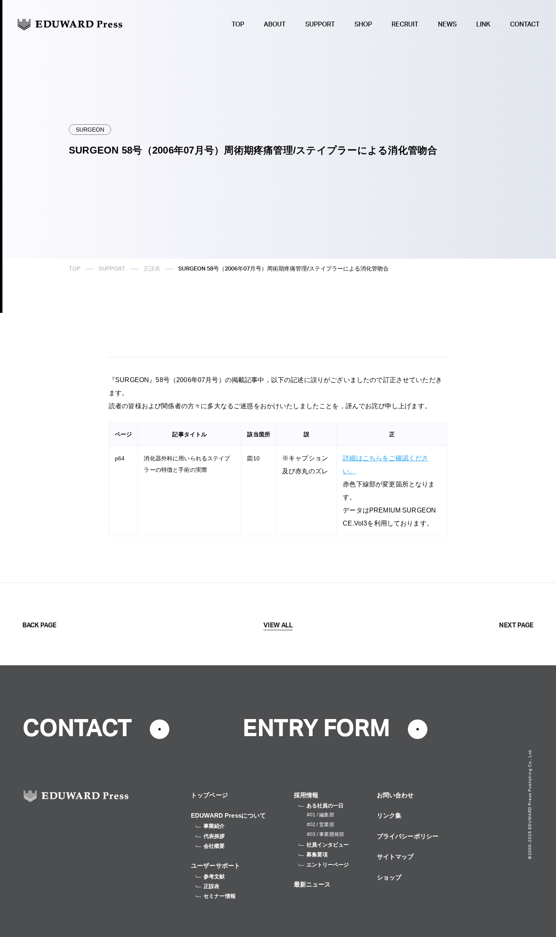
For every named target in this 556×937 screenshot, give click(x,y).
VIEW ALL (277, 625)
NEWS (447, 24)
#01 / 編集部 (320, 815)
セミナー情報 (220, 896)
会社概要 (214, 846)
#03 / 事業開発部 (325, 834)
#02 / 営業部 (320, 824)
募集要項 (317, 854)
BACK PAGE (39, 625)
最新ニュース (312, 884)
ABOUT (275, 24)
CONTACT (525, 24)
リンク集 (389, 815)
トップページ (209, 795)
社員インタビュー (327, 845)
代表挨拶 (214, 836)
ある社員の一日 (325, 806)
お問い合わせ (395, 795)
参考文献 (214, 876)
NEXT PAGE (516, 625)
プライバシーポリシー (408, 836)
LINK (483, 24)
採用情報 (306, 795)
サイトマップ (395, 856)
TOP (238, 24)
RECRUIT (405, 24)
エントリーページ (327, 865)
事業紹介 (214, 826)
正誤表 (151, 269)
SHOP (363, 24)
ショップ (389, 877)
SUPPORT (320, 24)
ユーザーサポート (215, 865)
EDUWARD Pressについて (228, 815)
